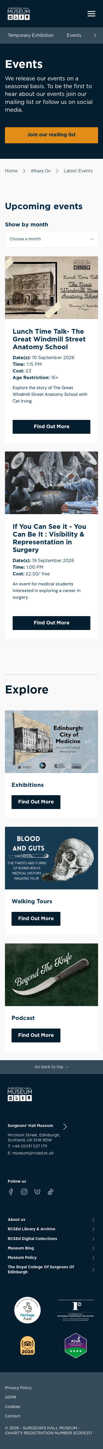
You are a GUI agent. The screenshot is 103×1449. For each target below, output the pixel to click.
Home (11, 171)
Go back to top (49, 1067)
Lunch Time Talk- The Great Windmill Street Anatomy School (49, 339)
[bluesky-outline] (37, 1191)
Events (74, 35)
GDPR (10, 1397)
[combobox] (51, 239)
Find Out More (51, 426)
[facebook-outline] (11, 1191)
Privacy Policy (18, 1388)
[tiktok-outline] (50, 1191)
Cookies (12, 1407)
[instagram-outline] (24, 1191)
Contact (12, 1416)
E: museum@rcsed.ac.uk (31, 1153)
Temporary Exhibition (31, 35)
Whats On (41, 171)
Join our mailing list (51, 134)
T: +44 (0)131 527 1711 (27, 1146)
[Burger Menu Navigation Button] (91, 13)
